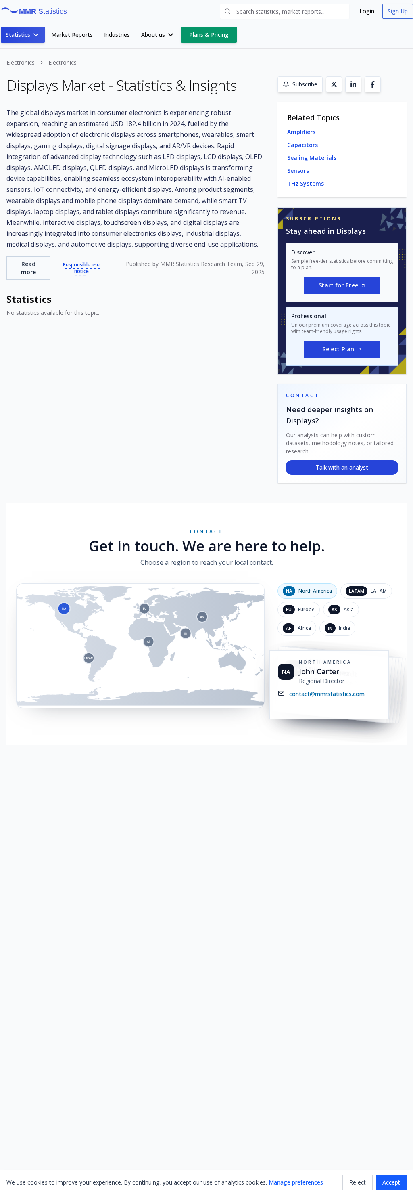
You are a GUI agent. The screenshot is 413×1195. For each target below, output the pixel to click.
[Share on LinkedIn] (353, 84)
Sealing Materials (311, 157)
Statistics (18, 34)
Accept (391, 1182)
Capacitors (302, 145)
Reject (357, 1182)
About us (153, 34)
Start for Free (338, 285)
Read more (28, 268)
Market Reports (72, 34)
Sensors (298, 170)
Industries (117, 34)
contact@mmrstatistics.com (327, 694)
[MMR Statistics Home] (37, 11)
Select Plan (338, 349)
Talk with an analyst (342, 467)
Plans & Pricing (209, 34)
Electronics (20, 62)
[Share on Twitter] (334, 84)
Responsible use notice (81, 268)
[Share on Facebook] (373, 84)
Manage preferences (296, 1182)
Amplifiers (301, 132)
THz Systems (305, 183)
